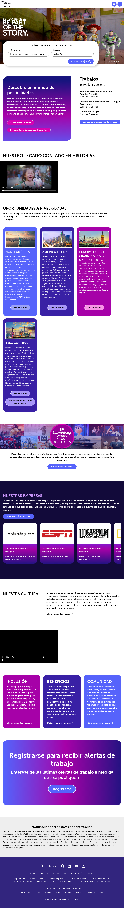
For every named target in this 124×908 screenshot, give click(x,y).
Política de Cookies (78, 878)
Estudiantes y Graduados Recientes (29, 130)
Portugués (90, 892)
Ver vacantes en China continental (20, 402)
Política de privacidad (58, 878)
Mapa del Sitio (19, 878)
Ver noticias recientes (62, 466)
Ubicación (56, 50)
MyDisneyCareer (104, 881)
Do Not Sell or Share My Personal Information (31, 881)
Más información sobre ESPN (55, 556)
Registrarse (62, 789)
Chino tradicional (44, 892)
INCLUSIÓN (17, 681)
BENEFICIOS (58, 681)
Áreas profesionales (20, 122)
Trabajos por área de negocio (82, 873)
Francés (58, 892)
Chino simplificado (26, 892)
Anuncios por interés (98, 878)
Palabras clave (14, 50)
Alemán (68, 892)
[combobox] (72, 54)
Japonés (78, 892)
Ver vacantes (21, 308)
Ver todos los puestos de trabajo (100, 122)
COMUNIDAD (99, 681)
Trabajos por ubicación (39, 873)
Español (102, 892)
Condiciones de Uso (37, 878)
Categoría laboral (59, 873)
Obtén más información (20, 517)
